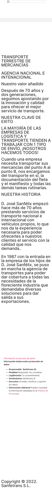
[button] (26, 20)
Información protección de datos (19, 358)
